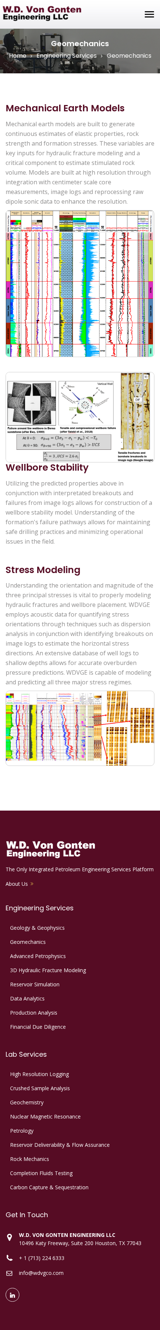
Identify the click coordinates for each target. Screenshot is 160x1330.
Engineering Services (66, 56)
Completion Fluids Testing (41, 1173)
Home (17, 56)
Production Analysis (33, 1012)
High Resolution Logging (39, 1074)
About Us (17, 883)
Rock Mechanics (29, 1158)
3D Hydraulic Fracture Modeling (48, 970)
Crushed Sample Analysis (40, 1088)
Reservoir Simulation (35, 984)
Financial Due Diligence (38, 1026)
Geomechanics (28, 941)
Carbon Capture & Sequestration (49, 1187)
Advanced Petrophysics (38, 956)
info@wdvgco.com (41, 1272)
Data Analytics (27, 998)
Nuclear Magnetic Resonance (45, 1116)
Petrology (21, 1130)
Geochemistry (27, 1102)
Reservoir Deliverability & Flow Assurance (60, 1144)
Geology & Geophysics (37, 927)
